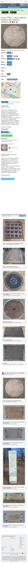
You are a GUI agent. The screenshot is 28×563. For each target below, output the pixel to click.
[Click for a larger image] (14, 36)
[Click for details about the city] (15, 56)
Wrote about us (13, 538)
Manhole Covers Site (14, 7)
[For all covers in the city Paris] (10, 21)
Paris (10, 56)
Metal (10, 64)
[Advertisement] (14, 196)
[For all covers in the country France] (13, 21)
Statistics (20, 546)
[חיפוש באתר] (6, 1)
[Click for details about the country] (16, 58)
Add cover (12, 548)
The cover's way (4, 546)
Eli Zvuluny (5, 132)
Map (11, 546)
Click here (5, 102)
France (10, 58)
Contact (20, 548)
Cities (21, 543)
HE (10, 1)
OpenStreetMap (13, 97)
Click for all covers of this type (8, 178)
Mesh (21, 539)
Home (2, 1)
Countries (21, 542)
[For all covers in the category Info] (16, 21)
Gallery (3, 548)
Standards (3, 549)
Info (10, 52)
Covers (20, 537)
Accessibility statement (12, 550)
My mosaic (21, 540)
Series (21, 545)
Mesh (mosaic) (23, 215)
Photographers (22, 544)
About (12, 537)
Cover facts (22, 538)
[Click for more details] (14, 230)
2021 (9, 74)
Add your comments (7, 135)
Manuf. (21, 541)
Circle (10, 62)
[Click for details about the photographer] (9, 132)
